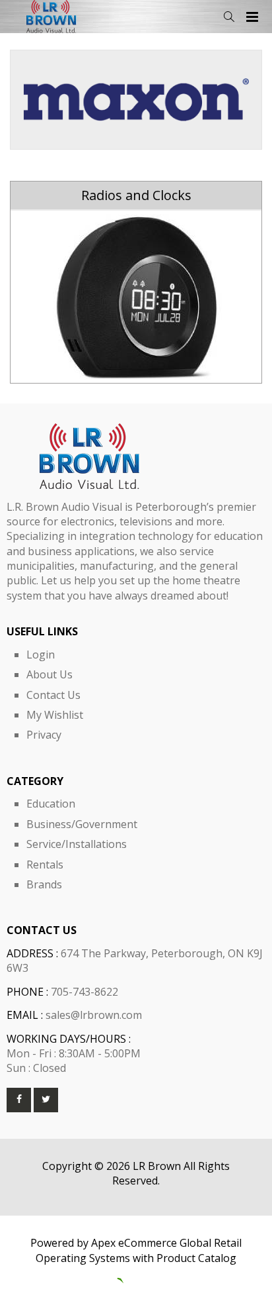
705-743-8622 (84, 991)
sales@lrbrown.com (94, 1015)
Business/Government (81, 824)
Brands (44, 884)
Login (40, 654)
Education (50, 803)
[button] (229, 17)
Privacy (43, 734)
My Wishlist (54, 715)
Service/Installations (76, 844)
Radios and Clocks (136, 195)
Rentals (44, 864)
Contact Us (53, 695)
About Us (49, 674)
